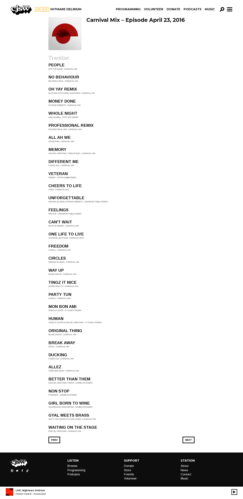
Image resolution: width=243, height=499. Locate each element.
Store (127, 470)
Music (210, 9)
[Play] (234, 492)
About (185, 466)
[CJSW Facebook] (22, 470)
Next (188, 439)
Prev (54, 439)
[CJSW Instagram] (12, 470)
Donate (173, 9)
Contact (186, 474)
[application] (234, 492)
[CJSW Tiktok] (27, 470)
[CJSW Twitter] (17, 470)
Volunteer (153, 9)
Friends (129, 474)
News (184, 470)
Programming (128, 9)
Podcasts (193, 9)
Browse (72, 466)
